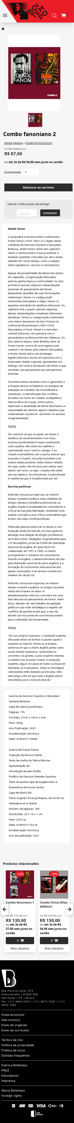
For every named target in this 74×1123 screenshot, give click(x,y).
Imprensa (8, 1081)
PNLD (5, 1070)
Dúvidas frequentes (15, 1055)
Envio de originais (14, 1025)
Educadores (9, 1076)
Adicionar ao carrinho (38, 187)
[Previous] (4, 909)
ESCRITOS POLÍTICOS (39, 143)
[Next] (69, 909)
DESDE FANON (13, 143)
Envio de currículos (15, 1030)
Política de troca (13, 1050)
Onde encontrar (13, 1015)
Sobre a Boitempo (14, 1065)
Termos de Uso (12, 1040)
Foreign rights (11, 1096)
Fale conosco (10, 1020)
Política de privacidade (17, 1045)
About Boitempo (13, 1090)
